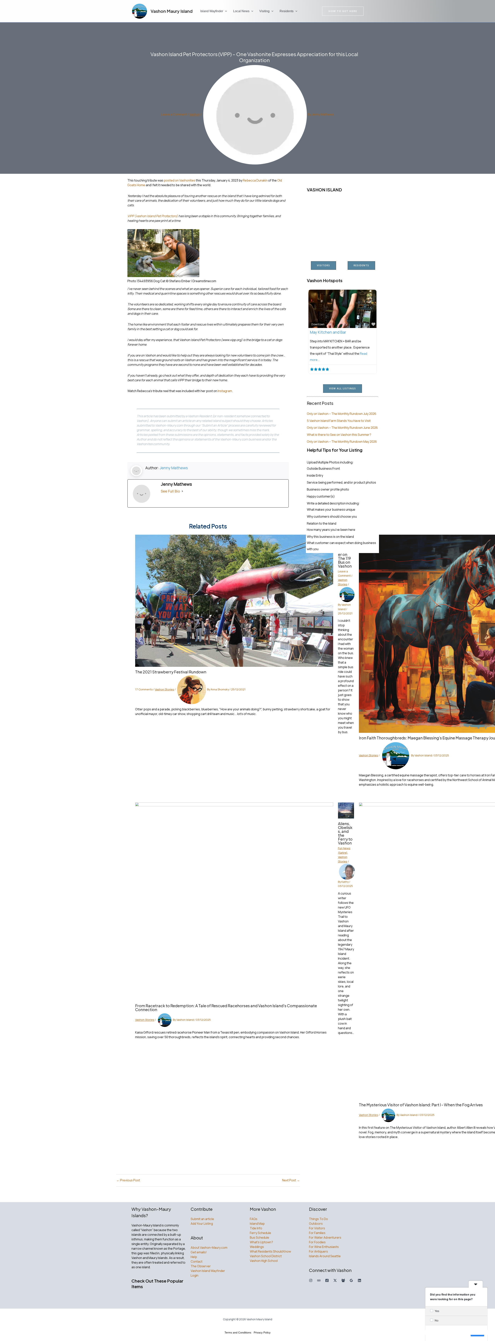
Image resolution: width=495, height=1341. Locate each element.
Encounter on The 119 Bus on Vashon (345, 558)
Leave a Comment (174, 114)
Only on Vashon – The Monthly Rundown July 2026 (341, 414)
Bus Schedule (259, 1237)
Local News (241, 11)
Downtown (318, 324)
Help (194, 1257)
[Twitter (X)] (335, 1280)
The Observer (201, 1266)
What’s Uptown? (261, 1242)
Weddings (257, 1247)
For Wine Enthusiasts (324, 1247)
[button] (225, 11)
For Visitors (317, 1228)
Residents (287, 11)
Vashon (194, 114)
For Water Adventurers (325, 1237)
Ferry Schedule (260, 1233)
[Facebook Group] (343, 1280)
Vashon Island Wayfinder (208, 1271)
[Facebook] (327, 1280)
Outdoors (316, 1223)
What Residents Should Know (270, 1251)
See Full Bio (170, 491)
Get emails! (199, 1252)
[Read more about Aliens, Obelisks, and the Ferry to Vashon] (346, 810)
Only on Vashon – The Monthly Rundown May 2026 (342, 441)
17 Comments (144, 689)
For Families (317, 1233)
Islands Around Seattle (325, 1256)
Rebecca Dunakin (255, 180)
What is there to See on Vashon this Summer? (339, 434)
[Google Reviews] (351, 1280)
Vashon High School (264, 1261)
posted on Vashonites (179, 180)
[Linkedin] (359, 1280)
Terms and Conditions (237, 1332)
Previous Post (128, 1180)
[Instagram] (310, 1280)
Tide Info (256, 1228)
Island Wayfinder (211, 11)
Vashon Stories (164, 689)
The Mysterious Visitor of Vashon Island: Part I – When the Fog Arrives (421, 1104)
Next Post (291, 1180)
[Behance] (319, 1280)
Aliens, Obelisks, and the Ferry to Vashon (345, 833)
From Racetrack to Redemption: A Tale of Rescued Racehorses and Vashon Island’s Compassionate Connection (226, 1007)
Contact (196, 1261)
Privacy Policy (262, 1332)
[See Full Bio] (182, 491)
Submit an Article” (215, 425)
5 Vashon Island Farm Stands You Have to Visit (339, 421)
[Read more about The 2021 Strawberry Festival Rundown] (234, 600)
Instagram (225, 391)
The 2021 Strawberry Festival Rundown (170, 671)
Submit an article (202, 1219)
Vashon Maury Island (172, 11)
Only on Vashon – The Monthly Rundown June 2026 (342, 428)
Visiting (264, 11)
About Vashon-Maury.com (209, 1247)
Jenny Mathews (174, 467)
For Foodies (317, 1242)
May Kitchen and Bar (328, 332)
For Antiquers (318, 1251)
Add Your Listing (202, 1223)
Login (194, 1275)
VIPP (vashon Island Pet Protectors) (152, 216)
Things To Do (318, 1219)
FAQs (253, 1219)
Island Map (257, 1223)
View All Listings (342, 388)
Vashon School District (266, 1256)
